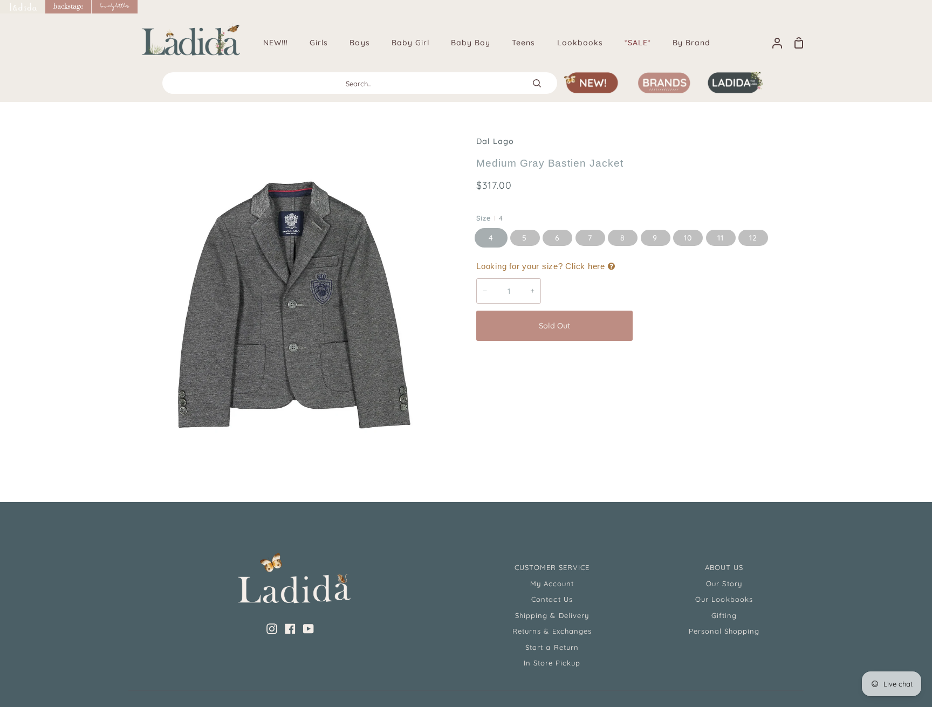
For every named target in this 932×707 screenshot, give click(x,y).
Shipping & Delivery (552, 615)
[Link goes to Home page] (22, 6)
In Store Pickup (552, 662)
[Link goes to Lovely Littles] (115, 6)
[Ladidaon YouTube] (308, 628)
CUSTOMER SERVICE (552, 567)
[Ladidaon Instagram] (271, 628)
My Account (552, 583)
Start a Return (552, 647)
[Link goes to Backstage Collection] (68, 6)
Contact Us (551, 599)
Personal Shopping (724, 631)
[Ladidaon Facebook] (290, 628)
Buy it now (719, 325)
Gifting (724, 615)
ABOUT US (724, 567)
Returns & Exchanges (552, 631)
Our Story (724, 583)
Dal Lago (495, 141)
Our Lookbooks (724, 599)
